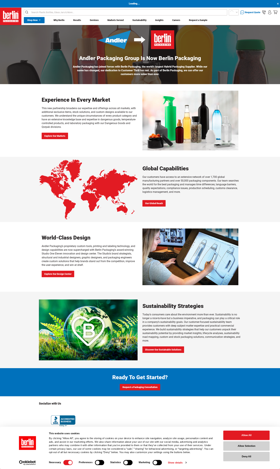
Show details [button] (175, 462)
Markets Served (115, 20)
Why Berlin (58, 20)
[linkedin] (76, 411)
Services (94, 20)
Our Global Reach (154, 203)
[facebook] (50, 411)
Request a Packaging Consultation (140, 387)
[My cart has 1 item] (275, 12)
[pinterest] (67, 411)
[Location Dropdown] (234, 12)
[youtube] (85, 411)
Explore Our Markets (54, 136)
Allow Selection (246, 445)
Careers (176, 20)
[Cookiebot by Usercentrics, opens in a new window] (27, 462)
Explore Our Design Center (57, 274)
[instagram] (41, 411)
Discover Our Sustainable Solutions (163, 349)
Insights (159, 20)
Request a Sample (198, 20)
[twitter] (58, 411)
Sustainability (139, 20)
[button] (264, 12)
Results (77, 20)
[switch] (99, 462)
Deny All (246, 456)
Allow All (246, 435)
